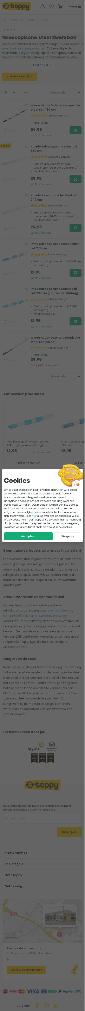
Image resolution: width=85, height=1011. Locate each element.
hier (34, 516)
